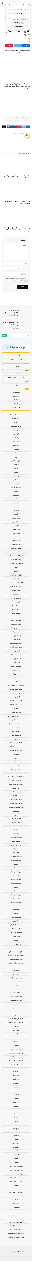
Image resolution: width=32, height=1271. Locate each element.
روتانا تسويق (16, 476)
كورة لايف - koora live (16, 1166)
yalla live (16, 1008)
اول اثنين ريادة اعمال (16, 355)
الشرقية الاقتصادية (16, 441)
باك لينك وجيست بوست (16, 586)
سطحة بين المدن (16, 917)
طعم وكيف (16, 506)
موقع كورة (16, 1128)
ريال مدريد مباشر (16, 845)
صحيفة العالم (16, 613)
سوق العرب (16, 788)
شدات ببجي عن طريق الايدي (16, 685)
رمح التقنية (16, 499)
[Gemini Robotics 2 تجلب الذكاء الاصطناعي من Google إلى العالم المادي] (25, 325)
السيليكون (22, 117)
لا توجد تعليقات (25, 41)
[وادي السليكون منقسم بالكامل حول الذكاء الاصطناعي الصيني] (16, 191)
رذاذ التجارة (16, 503)
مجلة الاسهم (16, 437)
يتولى (10, 120)
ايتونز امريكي (16, 639)
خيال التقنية (16, 430)
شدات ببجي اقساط (16, 620)
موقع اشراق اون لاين (16, 403)
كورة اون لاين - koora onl (16, 1053)
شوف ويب (16, 434)
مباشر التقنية (16, 518)
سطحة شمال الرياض (16, 925)
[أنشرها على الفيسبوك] (26, 45)
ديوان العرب (16, 811)
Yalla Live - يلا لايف (16, 1049)
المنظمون (10, 117)
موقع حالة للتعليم (16, 601)
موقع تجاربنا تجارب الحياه (16, 807)
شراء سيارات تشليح (16, 948)
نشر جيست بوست (16, 780)
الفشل (16, 117)
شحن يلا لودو (16, 720)
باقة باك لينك (16, 374)
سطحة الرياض (16, 909)
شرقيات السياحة (16, 526)
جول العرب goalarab (16, 978)
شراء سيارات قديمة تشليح (16, 963)
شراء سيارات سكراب (16, 944)
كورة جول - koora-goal (16, 1022)
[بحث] (2, 3)
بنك (5, 117)
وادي (14, 120)
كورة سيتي (16, 974)
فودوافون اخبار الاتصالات (16, 563)
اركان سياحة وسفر (16, 407)
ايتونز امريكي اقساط (16, 700)
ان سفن (16, 422)
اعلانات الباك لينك (16, 559)
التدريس (16, 571)
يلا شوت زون (16, 1207)
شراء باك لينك (16, 540)
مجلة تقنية (16, 594)
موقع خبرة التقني (16, 460)
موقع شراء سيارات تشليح (16, 951)
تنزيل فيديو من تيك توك (16, 1222)
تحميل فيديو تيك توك (16, 1226)
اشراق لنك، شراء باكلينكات (16, 556)
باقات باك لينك (16, 552)
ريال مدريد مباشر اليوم (16, 992)
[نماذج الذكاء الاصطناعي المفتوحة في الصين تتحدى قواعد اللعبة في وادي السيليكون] (16, 217)
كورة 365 (16, 970)
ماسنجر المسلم (16, 385)
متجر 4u (16, 681)
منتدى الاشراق (16, 579)
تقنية (16, 567)
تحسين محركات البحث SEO (16, 378)
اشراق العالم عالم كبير (16, 575)
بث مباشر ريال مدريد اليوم (16, 981)
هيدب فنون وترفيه (16, 609)
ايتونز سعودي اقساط (16, 643)
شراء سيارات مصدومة (16, 959)
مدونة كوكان (16, 449)
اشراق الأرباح (16, 533)
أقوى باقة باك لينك (16, 799)
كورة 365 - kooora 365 (16, 1061)
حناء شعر (16, 754)
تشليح (16, 940)
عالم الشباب (16, 366)
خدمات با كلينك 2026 (16, 803)
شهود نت (16, 510)
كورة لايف (16, 1079)
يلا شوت (16, 829)
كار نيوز (16, 457)
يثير (6, 120)
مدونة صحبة (16, 522)
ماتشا (16, 762)
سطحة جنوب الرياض (16, 932)
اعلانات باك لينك (16, 819)
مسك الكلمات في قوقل (16, 414)
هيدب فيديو (16, 495)
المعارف (16, 491)
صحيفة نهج (16, 453)
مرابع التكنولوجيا (16, 426)
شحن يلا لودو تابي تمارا (16, 693)
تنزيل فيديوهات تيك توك (16, 1229)
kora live (16, 1075)
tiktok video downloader (16, 1233)
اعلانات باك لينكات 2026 (16, 1192)
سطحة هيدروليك (16, 921)
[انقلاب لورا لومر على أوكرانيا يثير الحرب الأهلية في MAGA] (16, 166)
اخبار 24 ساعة (16, 605)
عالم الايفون (16, 445)
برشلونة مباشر (16, 841)
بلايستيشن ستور (16, 735)
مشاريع (16, 815)
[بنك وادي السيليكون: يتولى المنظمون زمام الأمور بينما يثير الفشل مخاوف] (16, 56)
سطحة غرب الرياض (16, 928)
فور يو (16, 708)
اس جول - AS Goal (16, 1064)
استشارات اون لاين (16, 487)
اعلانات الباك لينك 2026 (16, 582)
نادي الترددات (16, 483)
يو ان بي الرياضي (16, 598)
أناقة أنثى (16, 464)
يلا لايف (16, 985)
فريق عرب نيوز (20, 39)
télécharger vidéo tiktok (16, 1237)
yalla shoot (16, 833)
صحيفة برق (16, 396)
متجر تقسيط (16, 662)
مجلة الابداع (16, 480)
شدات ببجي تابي (16, 632)
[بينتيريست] (9, 45)
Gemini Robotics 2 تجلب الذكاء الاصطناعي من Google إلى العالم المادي (10, 324)
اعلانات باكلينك (16, 822)
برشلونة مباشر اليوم (16, 996)
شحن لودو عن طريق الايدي (16, 723)
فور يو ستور (16, 677)
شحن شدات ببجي (16, 712)
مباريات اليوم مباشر (16, 837)
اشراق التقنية (16, 418)
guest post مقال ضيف (16, 784)
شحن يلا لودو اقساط (16, 647)
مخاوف (19, 120)
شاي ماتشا (16, 766)
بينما (28, 120)
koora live (16, 1034)
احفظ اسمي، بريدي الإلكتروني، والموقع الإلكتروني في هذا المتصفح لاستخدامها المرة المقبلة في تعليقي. (16, 280)
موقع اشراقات (16, 400)
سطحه (16, 913)
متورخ (16, 468)
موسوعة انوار (16, 529)
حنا (16, 758)
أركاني (16, 514)
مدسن (16, 472)
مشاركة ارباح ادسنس (16, 359)
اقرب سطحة (16, 936)
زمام (24, 120)
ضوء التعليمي (16, 392)
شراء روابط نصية (16, 548)
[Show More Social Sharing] (3, 45)
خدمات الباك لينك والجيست (16, 776)
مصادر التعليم (16, 590)
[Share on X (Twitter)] (18, 45)
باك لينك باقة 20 (16, 792)
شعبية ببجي (16, 727)
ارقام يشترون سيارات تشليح (16, 955)
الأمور (28, 117)
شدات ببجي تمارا (16, 624)
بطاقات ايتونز (16, 731)
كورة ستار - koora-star (16, 1018)
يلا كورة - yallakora (16, 1057)
